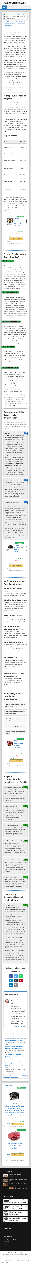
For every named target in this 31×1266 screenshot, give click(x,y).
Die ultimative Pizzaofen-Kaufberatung (15, 1175)
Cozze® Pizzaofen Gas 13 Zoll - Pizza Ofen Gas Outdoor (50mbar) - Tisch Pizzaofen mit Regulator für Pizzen (18, 222)
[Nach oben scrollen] (28, 1263)
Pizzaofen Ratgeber (14, 3)
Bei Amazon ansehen (16, 238)
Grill (3, 1254)
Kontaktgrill (15, 1256)
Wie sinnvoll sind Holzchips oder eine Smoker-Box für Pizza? (15, 712)
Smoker (11, 1254)
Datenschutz (20, 1260)
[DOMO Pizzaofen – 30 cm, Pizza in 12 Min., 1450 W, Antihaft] (14, 1141)
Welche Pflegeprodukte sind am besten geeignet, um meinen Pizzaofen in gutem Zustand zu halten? (15, 1065)
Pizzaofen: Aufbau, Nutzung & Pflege (18, 1184)
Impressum (26, 1260)
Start (11, 15)
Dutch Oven (16, 1254)
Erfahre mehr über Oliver (20, 1026)
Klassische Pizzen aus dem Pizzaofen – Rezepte (21, 1187)
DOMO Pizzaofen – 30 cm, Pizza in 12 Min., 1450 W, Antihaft (14, 1146)
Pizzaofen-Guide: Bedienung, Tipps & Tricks (18, 1179)
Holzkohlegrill (21, 1254)
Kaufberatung (17, 15)
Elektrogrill (7, 1254)
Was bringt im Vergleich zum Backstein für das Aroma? (15, 705)
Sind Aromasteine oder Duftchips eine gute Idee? (15, 732)
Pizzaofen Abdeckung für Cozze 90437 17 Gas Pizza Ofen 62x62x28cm (17, 1202)
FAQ (23, 15)
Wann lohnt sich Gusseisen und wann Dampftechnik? (15, 720)
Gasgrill (26, 1254)
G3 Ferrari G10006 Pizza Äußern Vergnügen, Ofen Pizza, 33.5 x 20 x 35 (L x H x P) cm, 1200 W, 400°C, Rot (18, 744)
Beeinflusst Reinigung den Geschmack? (16, 726)
